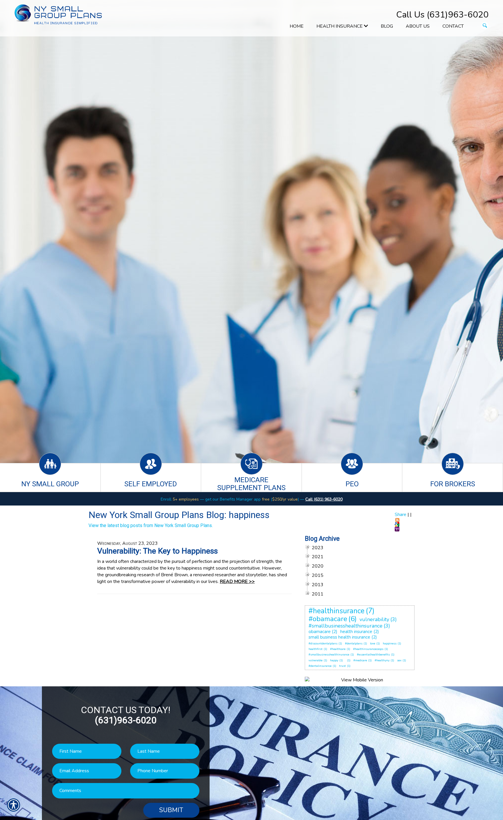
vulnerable (316, 660)
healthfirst (316, 649)
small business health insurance (339, 637)
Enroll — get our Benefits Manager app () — (233, 499)
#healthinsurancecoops (368, 649)
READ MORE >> (237, 581)
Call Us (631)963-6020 (442, 15)
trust (342, 666)
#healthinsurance (336, 611)
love (372, 643)
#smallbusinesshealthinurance (329, 655)
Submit (171, 810)
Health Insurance (340, 26)
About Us (418, 26)
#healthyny (382, 660)
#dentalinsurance (320, 666)
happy (334, 660)
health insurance (356, 632)
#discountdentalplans (323, 643)
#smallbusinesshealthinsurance (345, 625)
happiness (389, 643)
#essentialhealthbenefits (373, 655)
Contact (453, 26)
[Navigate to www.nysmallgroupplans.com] (346, 660)
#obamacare (328, 618)
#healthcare (338, 649)
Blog (387, 26)
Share (400, 514)
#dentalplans (353, 643)
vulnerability (374, 619)
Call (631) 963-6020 (324, 499)
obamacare (320, 632)
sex (399, 660)
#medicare (360, 660)
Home (297, 26)
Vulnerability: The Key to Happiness (157, 551)
